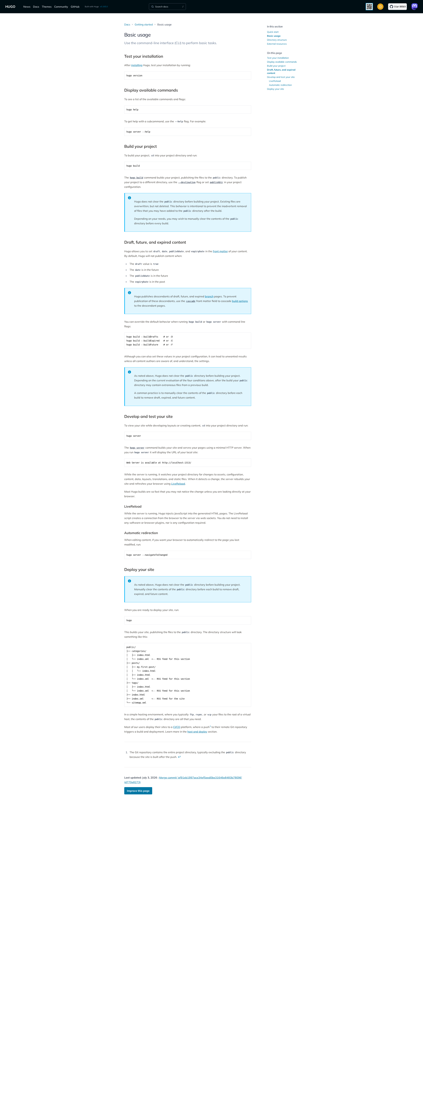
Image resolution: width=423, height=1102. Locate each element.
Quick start (273, 31)
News (26, 6)
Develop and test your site (281, 77)
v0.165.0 (104, 6)
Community (61, 6)
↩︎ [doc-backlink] (179, 757)
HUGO (10, 6)
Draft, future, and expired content (281, 71)
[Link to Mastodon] (414, 6)
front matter (220, 251)
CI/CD (176, 727)
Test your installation (278, 57)
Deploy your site (275, 88)
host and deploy (197, 731)
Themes (47, 6)
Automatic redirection (280, 84)
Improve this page (138, 790)
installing (136, 65)
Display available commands (282, 61)
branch (209, 296)
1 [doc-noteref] (210, 726)
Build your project (276, 65)
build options (240, 301)
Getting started (144, 24)
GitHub (75, 6)
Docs (36, 6)
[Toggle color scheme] (380, 6)
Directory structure (277, 39)
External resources (277, 43)
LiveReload (178, 483)
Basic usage (274, 35)
